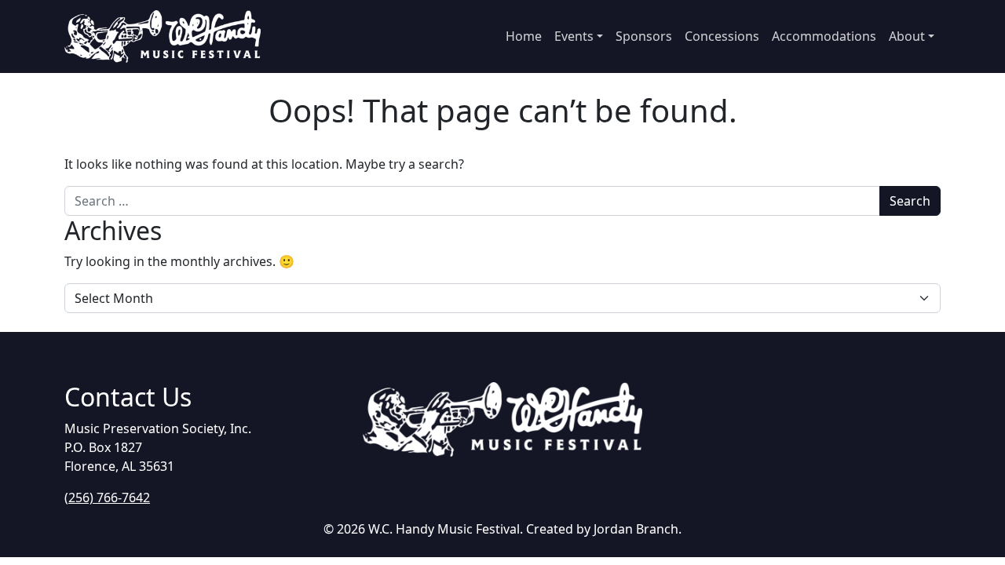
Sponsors (644, 36)
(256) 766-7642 (107, 497)
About (907, 36)
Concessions (722, 36)
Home (524, 36)
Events (574, 36)
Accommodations (824, 36)
